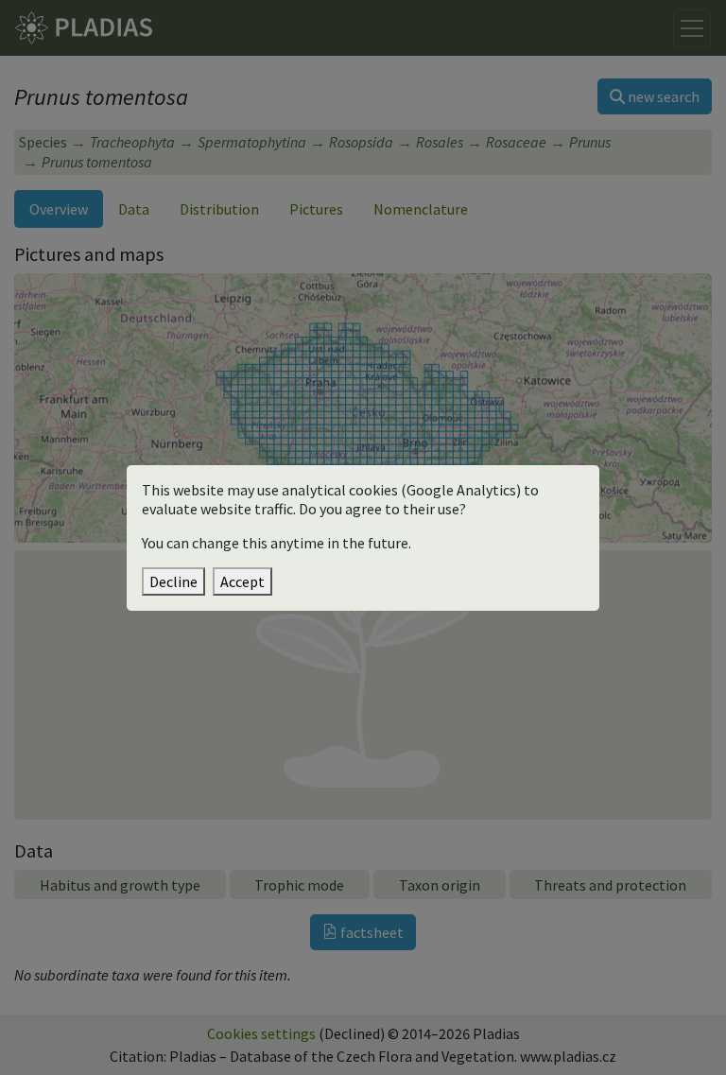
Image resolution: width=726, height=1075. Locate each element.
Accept (242, 581)
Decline (173, 581)
